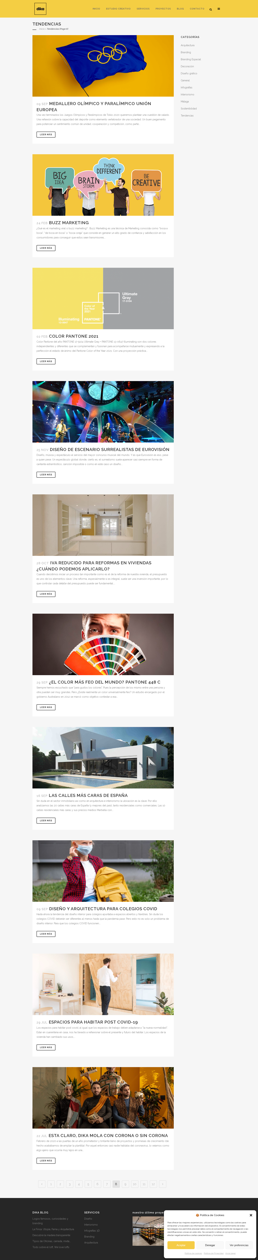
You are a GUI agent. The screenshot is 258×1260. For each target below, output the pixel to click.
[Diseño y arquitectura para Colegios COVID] (103, 871)
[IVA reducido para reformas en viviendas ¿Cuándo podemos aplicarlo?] (103, 525)
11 (144, 1184)
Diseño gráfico (189, 73)
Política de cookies (193, 1253)
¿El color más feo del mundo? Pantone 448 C (105, 682)
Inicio (42, 29)
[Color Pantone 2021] (103, 298)
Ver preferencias (239, 1245)
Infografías (186, 87)
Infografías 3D (92, 1230)
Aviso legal (230, 1253)
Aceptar (181, 1245)
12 (153, 1184)
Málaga (185, 101)
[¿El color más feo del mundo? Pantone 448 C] (103, 644)
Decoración (187, 66)
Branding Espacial (191, 59)
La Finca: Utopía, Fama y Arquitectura (53, 1229)
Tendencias (187, 115)
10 (134, 1184)
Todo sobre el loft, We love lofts (50, 1247)
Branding (186, 52)
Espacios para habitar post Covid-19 (93, 1022)
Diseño (88, 1218)
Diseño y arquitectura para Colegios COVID (103, 908)
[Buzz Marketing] (103, 185)
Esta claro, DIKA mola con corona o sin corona (108, 1135)
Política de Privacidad (214, 1253)
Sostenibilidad (189, 108)
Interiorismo (187, 94)
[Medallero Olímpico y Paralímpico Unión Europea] (103, 66)
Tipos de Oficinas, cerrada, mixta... (51, 1241)
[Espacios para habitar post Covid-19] (103, 984)
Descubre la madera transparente (51, 1235)
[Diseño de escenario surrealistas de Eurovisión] (103, 412)
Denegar (210, 1245)
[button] (251, 1215)
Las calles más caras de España (88, 795)
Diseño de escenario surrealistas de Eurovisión (110, 449)
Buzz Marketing (69, 222)
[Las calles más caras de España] (103, 757)
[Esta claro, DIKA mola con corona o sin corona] (103, 1098)
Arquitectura (187, 45)
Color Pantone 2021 (73, 336)
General (185, 80)
